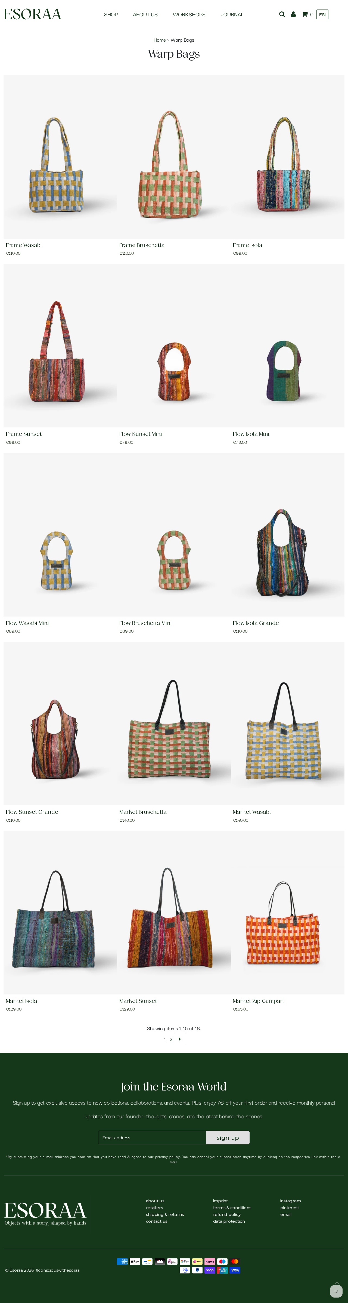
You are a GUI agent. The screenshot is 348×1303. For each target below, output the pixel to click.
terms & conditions (232, 1207)
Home (160, 39)
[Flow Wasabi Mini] (60, 535)
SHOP (111, 14)
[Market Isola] (60, 912)
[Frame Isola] (287, 157)
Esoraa (32, 14)
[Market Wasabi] (287, 723)
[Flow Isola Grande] (287, 535)
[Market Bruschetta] (174, 723)
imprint (220, 1200)
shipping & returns (165, 1214)
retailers (154, 1207)
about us (155, 1200)
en (322, 14)
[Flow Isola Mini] (287, 345)
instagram (290, 1200)
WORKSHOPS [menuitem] (189, 14)
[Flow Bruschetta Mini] (174, 535)
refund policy (227, 1214)
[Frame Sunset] (60, 345)
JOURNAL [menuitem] (232, 14)
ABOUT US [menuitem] (145, 14)
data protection (229, 1221)
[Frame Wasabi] (60, 157)
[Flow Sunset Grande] (60, 723)
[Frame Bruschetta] (174, 157)
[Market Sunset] (174, 912)
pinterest (289, 1207)
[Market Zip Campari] (287, 912)
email (286, 1214)
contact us (157, 1221)
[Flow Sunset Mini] (174, 345)
